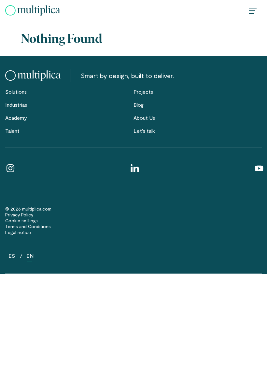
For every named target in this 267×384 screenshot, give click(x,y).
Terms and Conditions (28, 226)
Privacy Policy (19, 214)
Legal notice (18, 232)
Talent (12, 131)
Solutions (16, 92)
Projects (143, 92)
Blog (139, 105)
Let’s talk (144, 131)
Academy (16, 118)
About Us (144, 118)
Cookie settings (21, 220)
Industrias (16, 105)
